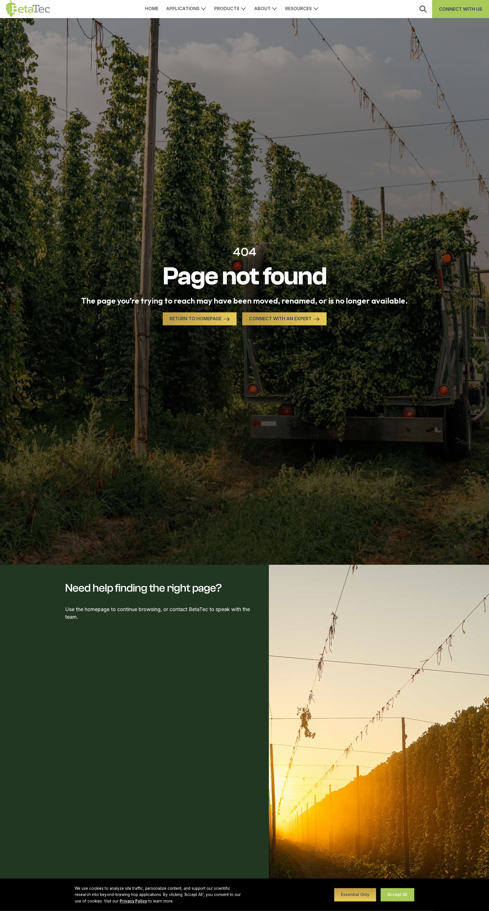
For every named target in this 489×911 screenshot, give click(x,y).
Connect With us (460, 9)
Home (152, 8)
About (262, 8)
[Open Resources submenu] (318, 8)
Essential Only (355, 894)
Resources (298, 8)
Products (226, 8)
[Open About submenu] (276, 8)
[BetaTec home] (28, 9)
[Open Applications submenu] (205, 8)
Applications (183, 8)
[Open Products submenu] (245, 8)
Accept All (397, 894)
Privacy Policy (133, 901)
